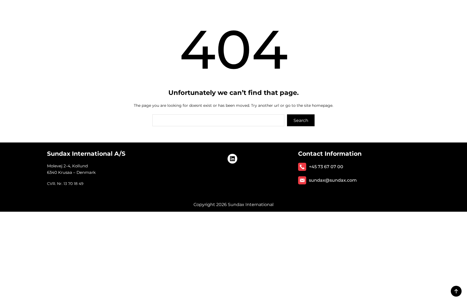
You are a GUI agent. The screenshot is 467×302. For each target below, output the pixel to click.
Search (300, 120)
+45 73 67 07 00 (326, 166)
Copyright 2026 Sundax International (233, 204)
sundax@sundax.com (333, 180)
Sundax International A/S (86, 153)
